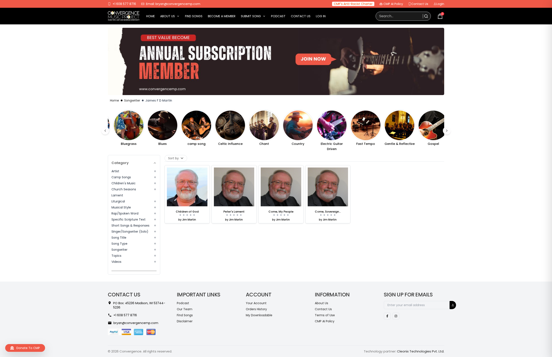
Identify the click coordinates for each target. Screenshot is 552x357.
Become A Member (221, 16)
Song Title (118, 237)
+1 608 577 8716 (124, 4)
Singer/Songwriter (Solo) (129, 231)
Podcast (278, 16)
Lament (117, 195)
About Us (167, 16)
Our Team (184, 309)
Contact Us (419, 4)
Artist (115, 171)
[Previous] (105, 131)
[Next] (447, 131)
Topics (116, 256)
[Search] (425, 16)
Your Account (256, 303)
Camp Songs (121, 177)
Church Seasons (123, 189)
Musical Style (121, 207)
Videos (116, 262)
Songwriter (132, 100)
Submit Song (251, 16)
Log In (321, 16)
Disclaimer (185, 321)
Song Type (119, 243)
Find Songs (193, 16)
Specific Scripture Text (128, 219)
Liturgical (118, 201)
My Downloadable (259, 315)
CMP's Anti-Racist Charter (353, 4)
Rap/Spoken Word (124, 213)
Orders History (256, 309)
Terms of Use (325, 315)
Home (150, 16)
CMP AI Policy (393, 4)
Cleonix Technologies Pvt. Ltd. (420, 351)
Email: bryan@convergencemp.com (173, 4)
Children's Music (123, 183)
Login (440, 4)
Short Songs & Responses (130, 225)
